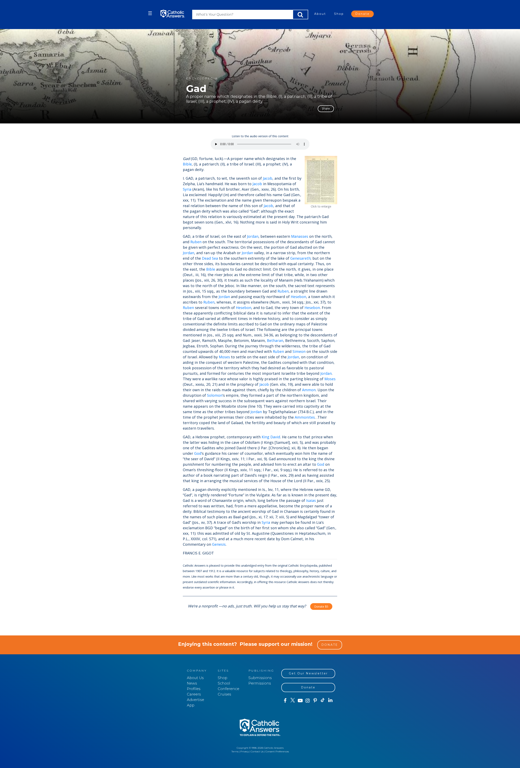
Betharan (275, 340)
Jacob (267, 178)
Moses (224, 356)
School (224, 683)
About (320, 14)
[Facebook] (285, 700)
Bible (187, 164)
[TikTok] (322, 700)
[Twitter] (292, 700)
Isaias (311, 500)
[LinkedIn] (330, 700)
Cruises (224, 694)
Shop (339, 14)
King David (271, 436)
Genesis (219, 544)
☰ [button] (150, 13)
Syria (187, 189)
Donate (362, 14)
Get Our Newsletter (308, 673)
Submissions (260, 678)
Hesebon (298, 296)
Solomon (214, 395)
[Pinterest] (315, 700)
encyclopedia (202, 78)
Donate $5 (321, 606)
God (197, 453)
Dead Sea (210, 258)
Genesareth (300, 258)
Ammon (309, 389)
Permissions (259, 683)
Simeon (299, 351)
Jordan (252, 236)
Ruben (196, 241)
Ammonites (305, 417)
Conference (228, 689)
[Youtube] (300, 700)
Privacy (244, 751)
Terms (234, 751)
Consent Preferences (277, 751)
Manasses (299, 236)
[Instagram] (307, 700)
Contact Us (257, 751)
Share (326, 108)
